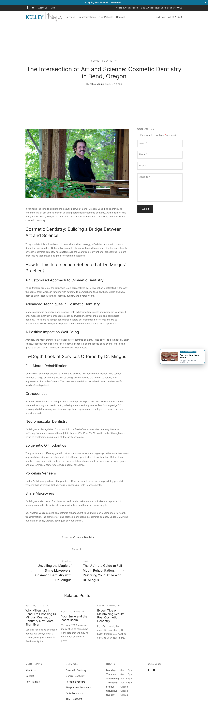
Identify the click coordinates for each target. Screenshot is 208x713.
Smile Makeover (74, 693)
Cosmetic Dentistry (104, 61)
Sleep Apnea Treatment (78, 687)
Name (143, 143)
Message (144, 176)
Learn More (116, 2)
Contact (120, 17)
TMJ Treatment (74, 698)
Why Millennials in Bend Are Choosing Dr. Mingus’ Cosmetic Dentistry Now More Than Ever (41, 617)
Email (142, 165)
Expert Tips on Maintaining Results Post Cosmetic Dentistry (111, 616)
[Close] (205, 2)
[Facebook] (27, 7)
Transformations (87, 17)
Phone (143, 154)
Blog (53, 8)
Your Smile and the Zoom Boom (74, 618)
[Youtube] (33, 7)
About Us (42, 8)
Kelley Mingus (97, 84)
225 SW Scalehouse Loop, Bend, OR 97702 (162, 8)
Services (70, 17)
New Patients (106, 17)
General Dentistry (75, 675)
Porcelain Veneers (75, 681)
